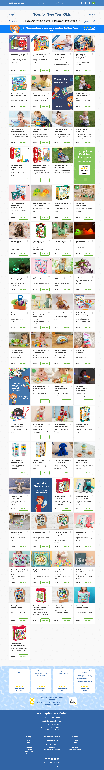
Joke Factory (75, 747)
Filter (12, 21)
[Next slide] (98, 681)
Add (23, 70)
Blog (75, 742)
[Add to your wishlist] (27, 54)
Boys (38, 3)
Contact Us (52, 747)
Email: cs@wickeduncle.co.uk (52, 749)
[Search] (85, 3)
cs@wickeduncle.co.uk (52, 721)
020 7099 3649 (52, 717)
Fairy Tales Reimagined (75, 749)
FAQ (52, 742)
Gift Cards (29, 749)
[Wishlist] (81, 3)
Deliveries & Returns (52, 740)
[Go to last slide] (6, 681)
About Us (75, 740)
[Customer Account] (89, 3)
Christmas (29, 754)
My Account (75, 745)
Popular (64, 3)
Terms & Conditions (52, 745)
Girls (44, 3)
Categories (56, 3)
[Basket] (93, 3)
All (50, 3)
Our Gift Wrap (29, 751)
